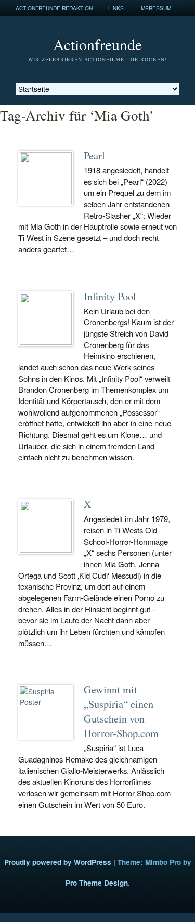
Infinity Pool (110, 296)
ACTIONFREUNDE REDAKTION (54, 8)
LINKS (116, 8)
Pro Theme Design (97, 883)
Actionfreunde (97, 44)
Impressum (155, 8)
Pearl (94, 155)
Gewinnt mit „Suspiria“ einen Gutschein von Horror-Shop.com (121, 711)
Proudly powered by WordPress (57, 862)
